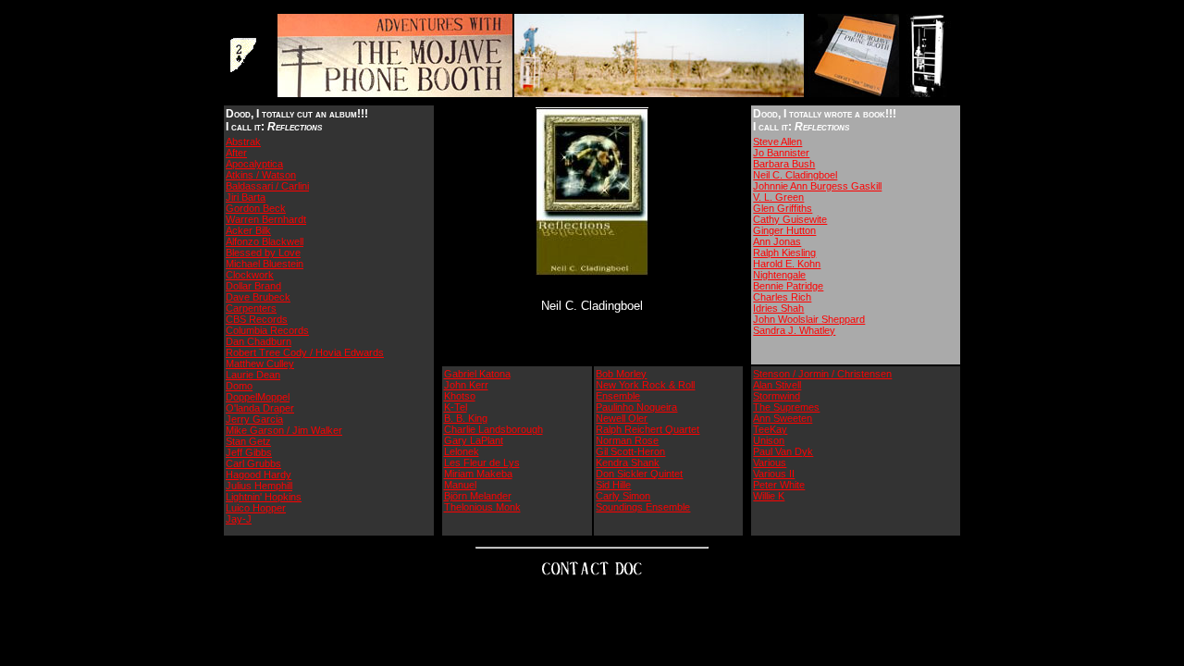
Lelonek (461, 451)
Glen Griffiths (782, 208)
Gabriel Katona (477, 373)
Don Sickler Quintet (639, 473)
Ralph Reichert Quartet (647, 429)
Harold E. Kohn (786, 263)
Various (769, 462)
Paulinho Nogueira (636, 407)
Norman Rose (627, 440)
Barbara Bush (784, 163)
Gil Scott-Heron (630, 451)
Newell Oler (622, 418)
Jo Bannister (781, 152)
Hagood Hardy (258, 474)
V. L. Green (778, 197)
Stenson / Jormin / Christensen (822, 373)
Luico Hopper (256, 507)
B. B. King (465, 418)
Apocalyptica (254, 163)
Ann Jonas (777, 241)
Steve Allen (777, 141)
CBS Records (257, 319)
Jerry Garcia (254, 419)
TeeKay (770, 429)
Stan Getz (248, 441)
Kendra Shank (628, 462)
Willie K (768, 495)
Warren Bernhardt (266, 219)
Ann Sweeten (782, 418)
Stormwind (776, 395)
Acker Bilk (248, 230)
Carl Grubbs (253, 463)
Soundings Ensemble (643, 506)
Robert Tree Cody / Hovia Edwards (305, 352)
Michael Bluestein (264, 263)
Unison (768, 440)
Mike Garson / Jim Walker (284, 430)
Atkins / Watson (261, 174)
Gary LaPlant (473, 440)
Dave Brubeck (258, 296)
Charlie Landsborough (493, 429)
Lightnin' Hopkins (264, 496)
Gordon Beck (256, 208)
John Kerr (466, 384)
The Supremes (786, 407)
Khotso (459, 395)
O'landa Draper (260, 407)
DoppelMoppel (258, 396)
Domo (239, 385)
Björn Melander (478, 495)
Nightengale (779, 274)
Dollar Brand (253, 285)
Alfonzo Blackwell (264, 241)
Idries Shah (778, 308)
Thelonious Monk (482, 506)
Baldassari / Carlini (267, 185)
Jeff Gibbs (249, 452)
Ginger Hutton (784, 230)
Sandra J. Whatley (794, 330)
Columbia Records (267, 330)
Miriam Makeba (478, 473)
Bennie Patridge (788, 285)
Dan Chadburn (258, 341)
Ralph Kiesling (784, 252)
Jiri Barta (245, 197)
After (236, 152)
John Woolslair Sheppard (809, 319)
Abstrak (243, 141)
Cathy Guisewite (790, 219)
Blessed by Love (263, 252)
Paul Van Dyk (783, 451)
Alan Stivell (777, 384)
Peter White (779, 484)
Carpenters (251, 308)
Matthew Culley (260, 363)
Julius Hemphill (259, 485)
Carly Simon (623, 495)
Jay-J (239, 518)
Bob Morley (621, 373)
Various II (774, 473)
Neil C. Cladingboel (795, 174)
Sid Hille (613, 484)
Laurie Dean (253, 374)
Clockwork (250, 274)
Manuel (460, 484)
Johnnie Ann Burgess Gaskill (817, 185)
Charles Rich (782, 296)
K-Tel (455, 407)
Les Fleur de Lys (482, 462)
